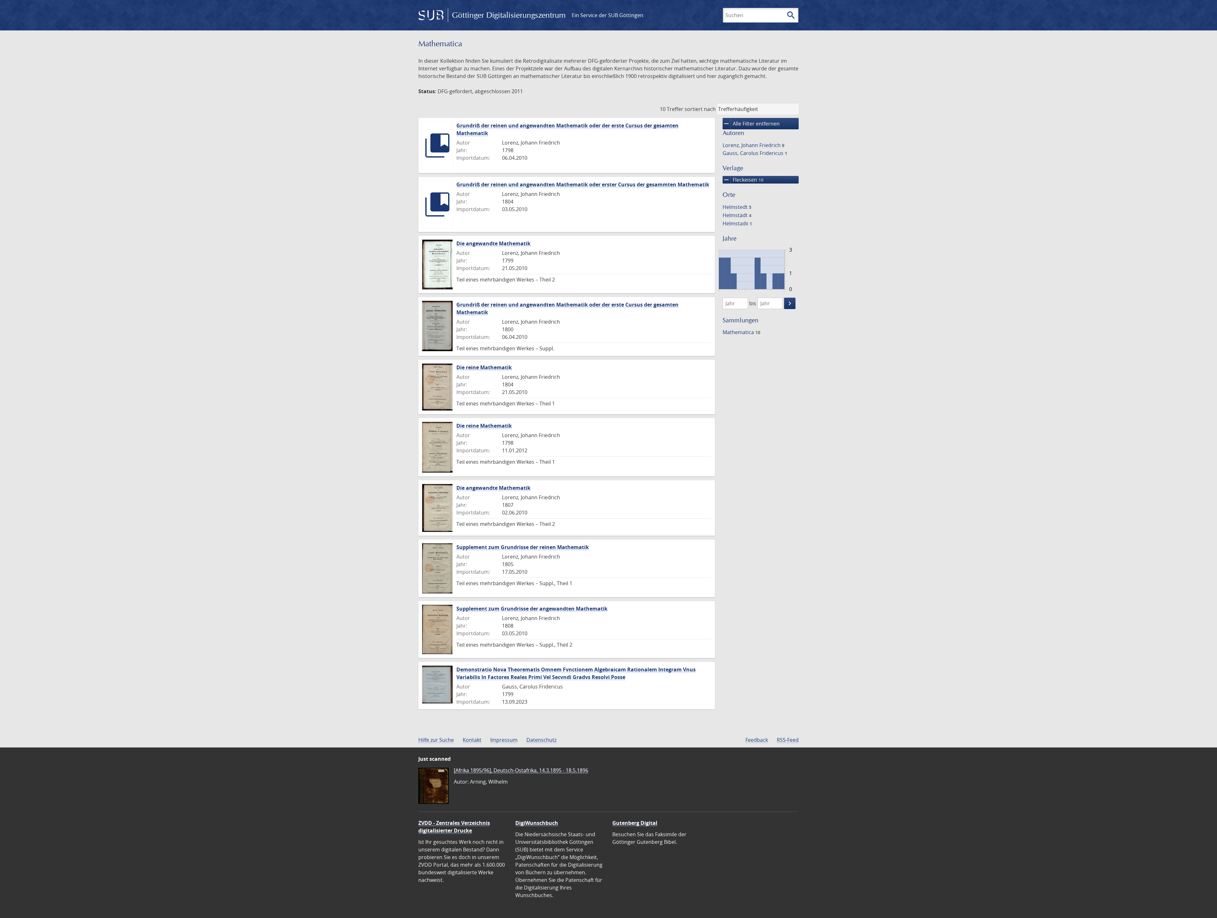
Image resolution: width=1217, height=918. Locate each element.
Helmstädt (737, 215)
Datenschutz (541, 739)
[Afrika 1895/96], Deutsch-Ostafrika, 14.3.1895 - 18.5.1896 (521, 770)
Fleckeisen (743, 180)
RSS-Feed (788, 739)
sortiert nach (700, 109)
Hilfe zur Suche (436, 739)
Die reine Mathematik (484, 367)
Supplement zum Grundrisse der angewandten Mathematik (532, 608)
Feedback (756, 739)
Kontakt (472, 739)
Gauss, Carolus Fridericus (755, 153)
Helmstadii (737, 223)
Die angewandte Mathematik (493, 243)
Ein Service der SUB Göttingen (607, 15)
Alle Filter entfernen (751, 123)
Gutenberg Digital (634, 822)
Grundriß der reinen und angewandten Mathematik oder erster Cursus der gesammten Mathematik (582, 184)
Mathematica (741, 332)
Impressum (504, 739)
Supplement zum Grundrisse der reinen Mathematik (522, 547)
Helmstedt (737, 207)
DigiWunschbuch (536, 822)
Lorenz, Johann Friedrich (753, 145)
